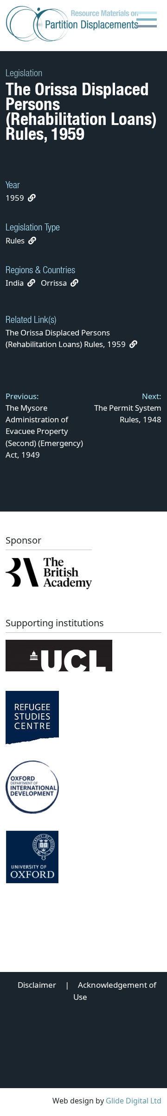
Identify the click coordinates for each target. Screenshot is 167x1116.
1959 (15, 197)
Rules (15, 240)
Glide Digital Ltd (133, 1101)
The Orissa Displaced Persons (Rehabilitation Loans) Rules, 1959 (67, 338)
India (15, 282)
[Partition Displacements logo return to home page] (74, 24)
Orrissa (54, 282)
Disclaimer (37, 984)
